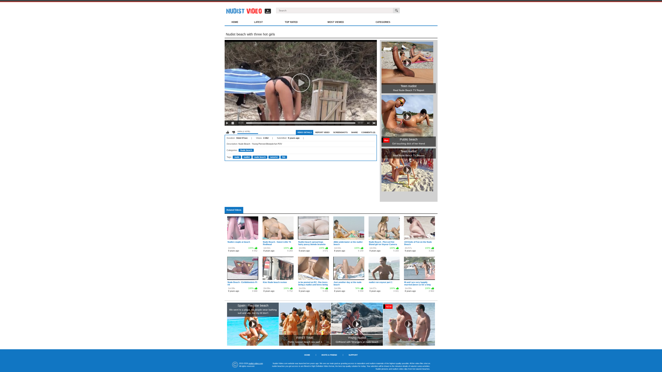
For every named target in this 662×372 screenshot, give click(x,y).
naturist (274, 157)
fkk (283, 157)
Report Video (322, 132)
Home (235, 22)
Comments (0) (368, 132)
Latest (258, 22)
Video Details (304, 132)
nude (236, 157)
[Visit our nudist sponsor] (407, 190)
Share (354, 132)
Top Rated (291, 22)
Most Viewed (336, 22)
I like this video (227, 132)
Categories (383, 22)
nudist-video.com (256, 363)
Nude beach (246, 150)
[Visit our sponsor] (253, 324)
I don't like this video (233, 132)
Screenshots (340, 132)
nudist (247, 157)
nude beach (260, 157)
